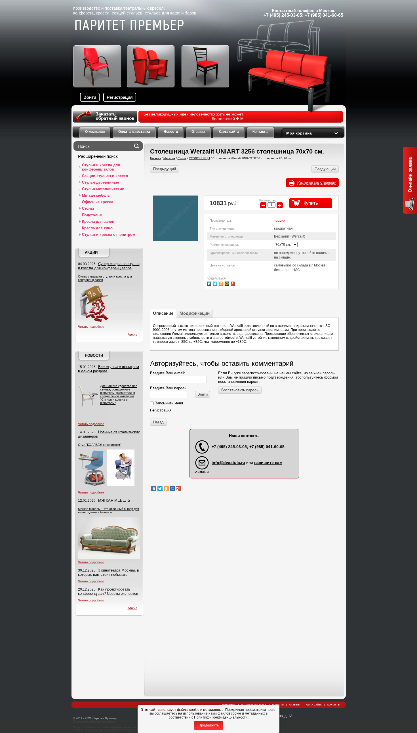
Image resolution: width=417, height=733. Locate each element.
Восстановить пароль (239, 390)
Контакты (333, 704)
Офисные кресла (97, 202)
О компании (227, 704)
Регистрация (120, 97)
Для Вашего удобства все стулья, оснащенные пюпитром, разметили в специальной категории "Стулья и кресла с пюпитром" (118, 394)
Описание (163, 313)
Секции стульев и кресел (105, 176)
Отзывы (294, 704)
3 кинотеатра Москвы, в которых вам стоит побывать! (108, 572)
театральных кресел (143, 8)
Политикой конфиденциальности (221, 717)
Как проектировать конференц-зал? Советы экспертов (108, 591)
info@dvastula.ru (228, 462)
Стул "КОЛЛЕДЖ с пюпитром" (99, 444)
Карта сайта (314, 704)
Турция (279, 220)
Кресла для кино (97, 228)
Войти (89, 97)
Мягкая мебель (96, 195)
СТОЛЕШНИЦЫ (199, 158)
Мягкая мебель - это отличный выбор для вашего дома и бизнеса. (108, 510)
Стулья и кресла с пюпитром (108, 234)
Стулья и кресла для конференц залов (101, 167)
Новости (94, 355)
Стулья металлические (103, 189)
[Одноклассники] (222, 283)
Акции (91, 252)
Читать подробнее (91, 326)
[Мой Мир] (228, 283)
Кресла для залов (98, 221)
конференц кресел (91, 12)
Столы (88, 208)
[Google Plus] (234, 283)
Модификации (195, 313)
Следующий (325, 169)
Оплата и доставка (253, 704)
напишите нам (268, 462)
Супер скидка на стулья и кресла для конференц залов (109, 266)
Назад (158, 422)
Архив (132, 335)
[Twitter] (216, 283)
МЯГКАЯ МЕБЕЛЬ (114, 500)
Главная (155, 158)
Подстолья (92, 215)
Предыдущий (164, 169)
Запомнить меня (168, 403)
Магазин (169, 158)
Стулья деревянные (100, 182)
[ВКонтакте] (210, 283)
